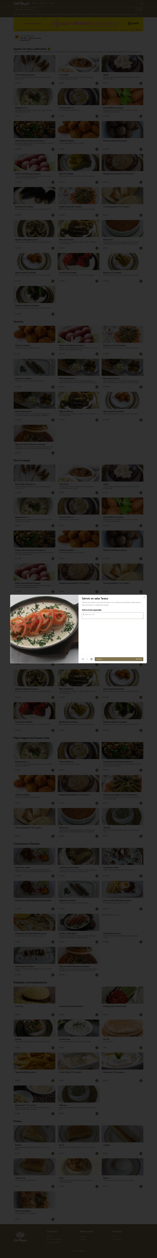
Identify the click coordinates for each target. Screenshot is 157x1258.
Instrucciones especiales (91, 610)
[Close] (144, 597)
